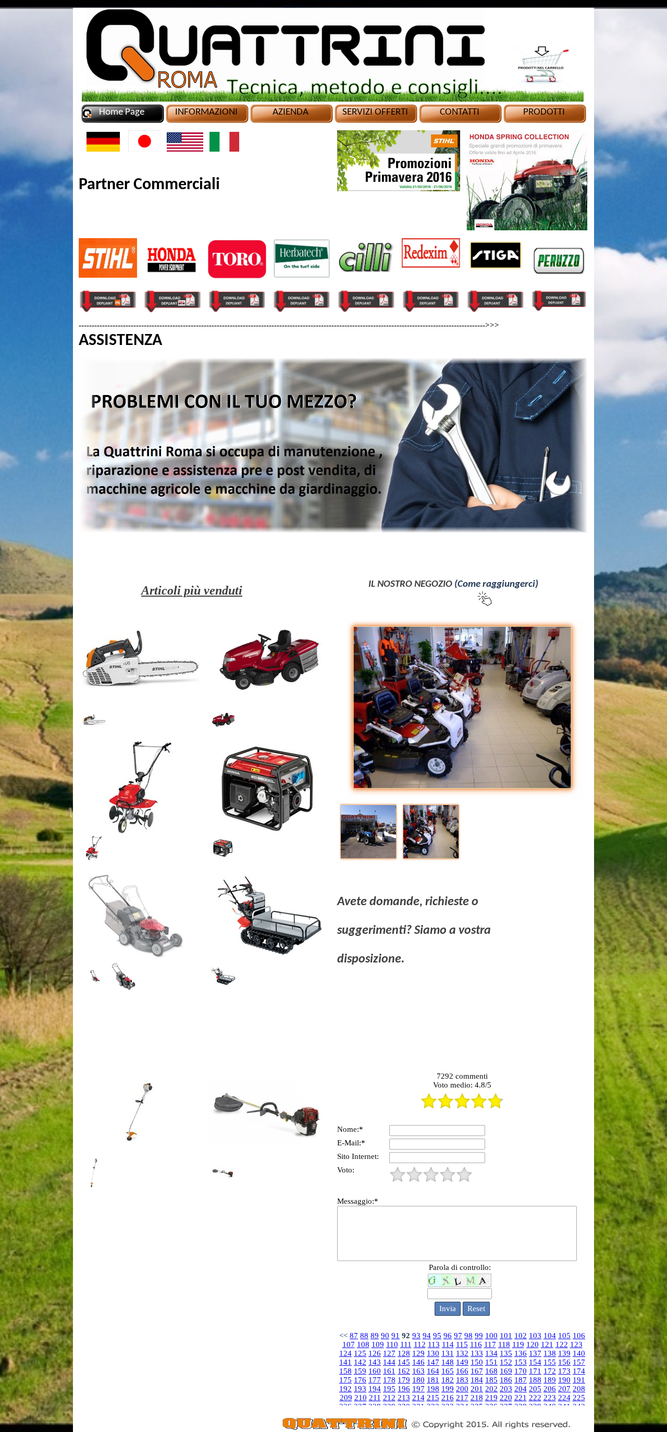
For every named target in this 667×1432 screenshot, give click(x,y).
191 (579, 1380)
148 (447, 1362)
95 (437, 1335)
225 (579, 1397)
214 (418, 1397)
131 (447, 1353)
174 (579, 1371)
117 (490, 1344)
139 (564, 1353)
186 (506, 1380)
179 (404, 1380)
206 (550, 1389)
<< (343, 1335)
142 (360, 1362)
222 (535, 1397)
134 (491, 1353)
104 (550, 1335)
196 (404, 1389)
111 (406, 1344)
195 (389, 1389)
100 (491, 1335)
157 (579, 1362)
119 (518, 1344)
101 (506, 1335)
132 (462, 1353)
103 (535, 1335)
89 (374, 1335)
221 (520, 1397)
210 (360, 1397)
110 (392, 1344)
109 (378, 1344)
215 (433, 1397)
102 (520, 1335)
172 (550, 1371)
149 (462, 1362)
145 (404, 1362)
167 (477, 1371)
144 (389, 1362)
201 (477, 1389)
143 (374, 1362)
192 (345, 1389)
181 (433, 1380)
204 (520, 1389)
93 (416, 1335)
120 (532, 1344)
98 (468, 1335)
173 (564, 1371)
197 (418, 1389)
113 (434, 1344)
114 (448, 1344)
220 (506, 1397)
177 (374, 1380)
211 (375, 1397)
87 (354, 1335)
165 (447, 1371)
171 (535, 1371)
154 (535, 1362)
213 (404, 1397)
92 (406, 1335)
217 (462, 1397)
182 (447, 1380)
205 (535, 1389)
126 (374, 1353)
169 (506, 1371)
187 (520, 1380)
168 (491, 1371)
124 (345, 1353)
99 (479, 1335)
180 (418, 1380)
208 (579, 1389)
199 (447, 1389)
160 (374, 1371)
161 (389, 1371)
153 (520, 1362)
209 (346, 1397)
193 (360, 1389)
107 (348, 1344)
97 (458, 1335)
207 (564, 1389)
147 (433, 1362)
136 (520, 1353)
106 (579, 1335)
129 (418, 1353)
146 (418, 1362)
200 (462, 1389)
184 (477, 1380)
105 (564, 1335)
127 (389, 1353)
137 (535, 1353)
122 (561, 1344)
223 (550, 1397)
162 (404, 1371)
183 (462, 1380)
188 (535, 1380)
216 (447, 1397)
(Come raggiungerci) (496, 584)
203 (506, 1389)
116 (476, 1344)
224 (564, 1397)
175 (345, 1380)
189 (550, 1380)
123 (576, 1344)
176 (360, 1380)
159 (360, 1371)
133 (477, 1353)
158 (345, 1371)
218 (477, 1397)
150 (477, 1362)
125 (360, 1353)
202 (491, 1389)
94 (427, 1335)
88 (364, 1335)
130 (433, 1353)
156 (564, 1362)
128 (404, 1353)
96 (447, 1335)
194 (374, 1389)
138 (550, 1353)
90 (385, 1335)
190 (564, 1380)
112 (420, 1344)
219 (491, 1397)
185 (491, 1380)
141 (345, 1362)
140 (579, 1353)
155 (550, 1362)
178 (389, 1380)
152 (506, 1362)
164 (433, 1371)
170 (520, 1371)
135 (506, 1353)
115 (462, 1344)
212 (389, 1397)
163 (418, 1371)
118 (504, 1344)
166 (462, 1371)
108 (363, 1344)
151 (491, 1362)
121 (547, 1344)
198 (433, 1389)
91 (395, 1335)
